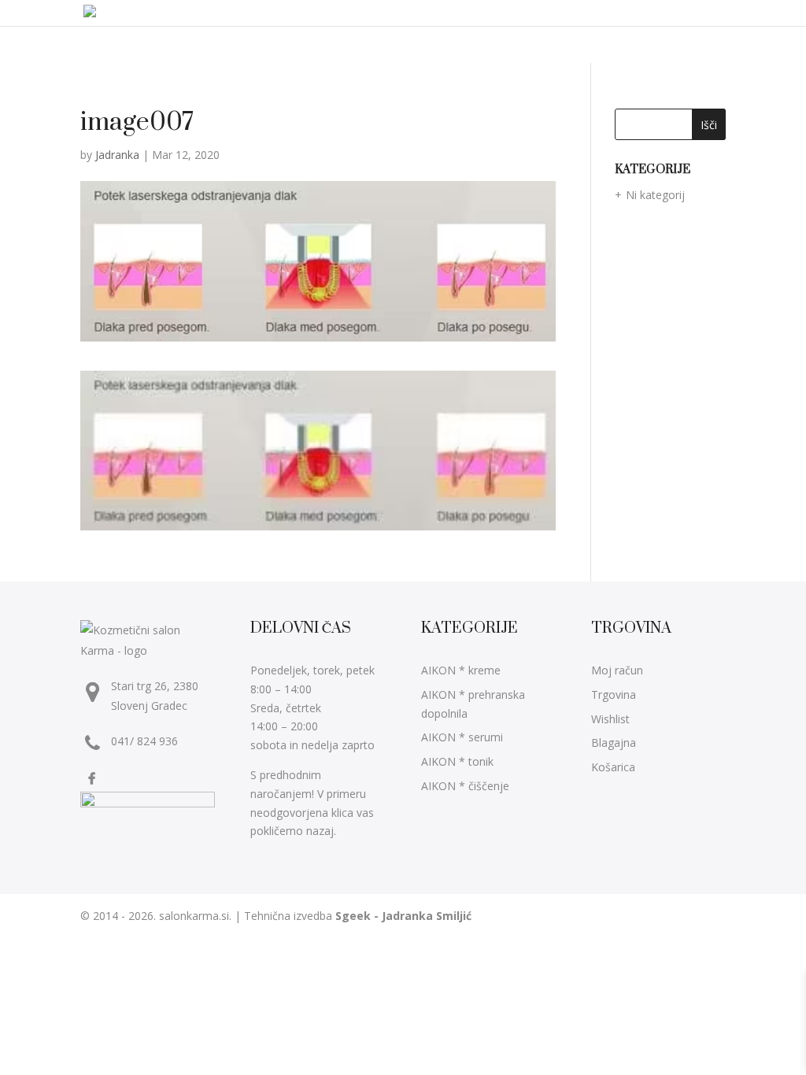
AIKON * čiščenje (465, 785)
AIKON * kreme (461, 670)
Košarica (613, 766)
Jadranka (117, 154)
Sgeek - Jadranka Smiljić (403, 915)
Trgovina (613, 694)
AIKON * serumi (462, 737)
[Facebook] (93, 778)
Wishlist (610, 718)
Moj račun (617, 670)
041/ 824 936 (144, 740)
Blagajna (613, 742)
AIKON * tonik (457, 761)
